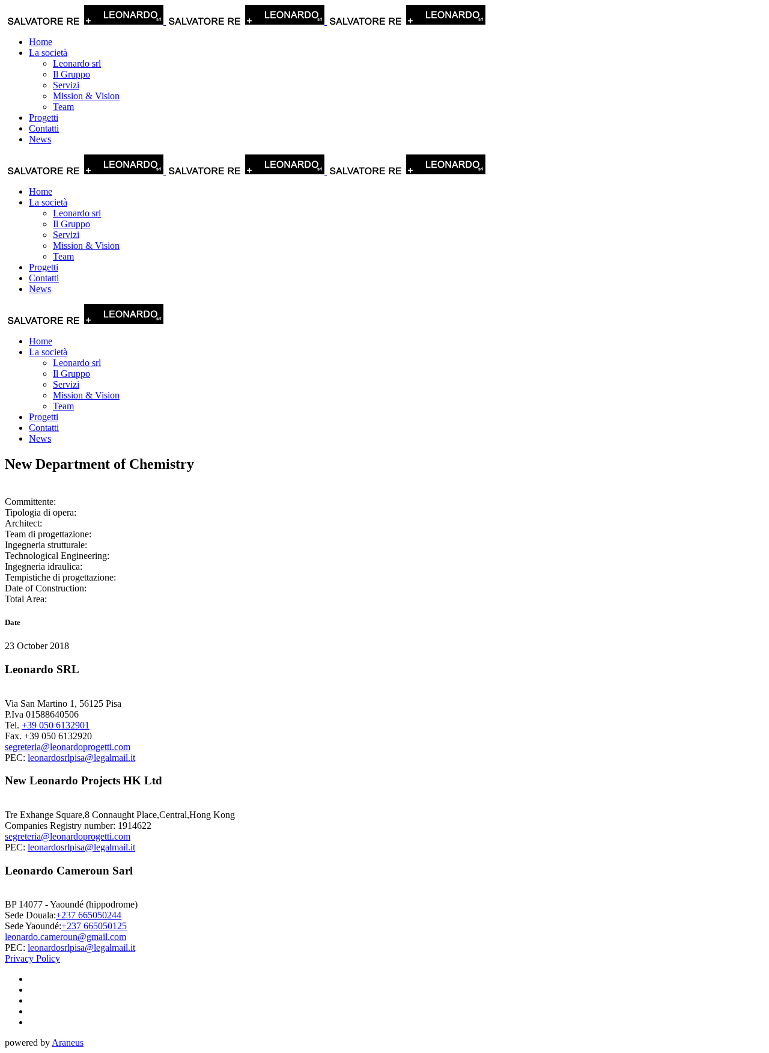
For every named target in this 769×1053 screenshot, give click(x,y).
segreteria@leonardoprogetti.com (67, 747)
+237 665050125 (94, 926)
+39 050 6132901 (56, 725)
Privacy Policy (32, 958)
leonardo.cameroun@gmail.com (65, 937)
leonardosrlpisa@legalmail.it (81, 757)
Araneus (68, 1042)
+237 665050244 (88, 915)
